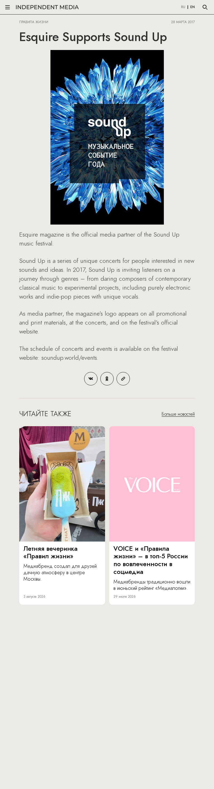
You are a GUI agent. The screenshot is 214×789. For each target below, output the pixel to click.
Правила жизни (33, 22)
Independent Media (47, 7)
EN (192, 7)
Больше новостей (178, 414)
